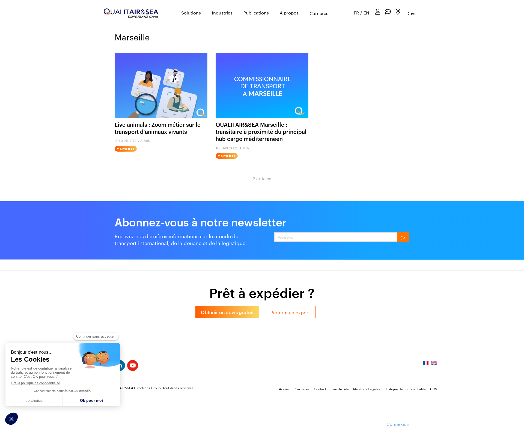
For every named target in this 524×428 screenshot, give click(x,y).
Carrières (318, 13)
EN (366, 12)
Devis (412, 12)
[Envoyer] (403, 237)
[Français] (425, 364)
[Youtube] (132, 365)
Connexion (397, 423)
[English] (434, 364)
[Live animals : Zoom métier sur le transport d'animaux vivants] (161, 85)
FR (356, 12)
